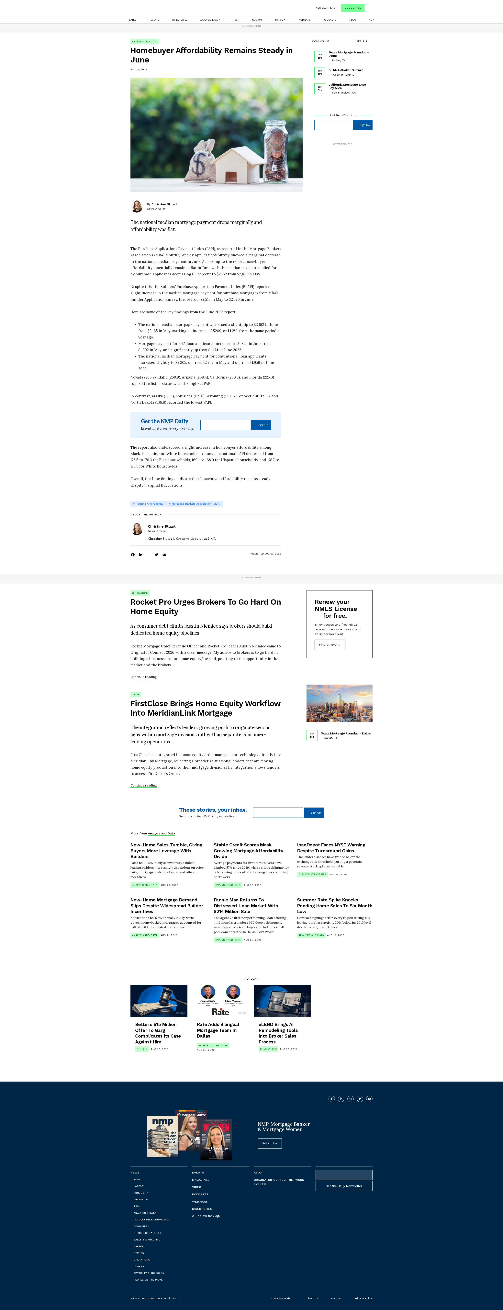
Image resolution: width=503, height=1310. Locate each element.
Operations (140, 592)
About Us (313, 1298)
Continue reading (143, 677)
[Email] (164, 554)
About (259, 1172)
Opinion (139, 1253)
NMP (371, 19)
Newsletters (325, 7)
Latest (133, 19)
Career (139, 1246)
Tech (236, 19)
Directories (179, 19)
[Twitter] (156, 554)
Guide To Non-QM (206, 1216)
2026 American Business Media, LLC (154, 1298)
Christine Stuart (164, 204)
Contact (336, 1298)
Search (369, 8)
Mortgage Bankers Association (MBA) (196, 503)
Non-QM (257, 19)
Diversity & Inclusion (149, 1273)
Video (352, 19)
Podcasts (329, 19)
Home (137, 1179)
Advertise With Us (282, 1298)
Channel (140, 1199)
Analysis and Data (144, 41)
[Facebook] (132, 554)
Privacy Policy (363, 1298)
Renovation (268, 1049)
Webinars (304, 19)
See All (362, 41)
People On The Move (213, 1045)
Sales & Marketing (147, 1239)
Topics (279, 19)
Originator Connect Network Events (279, 1181)
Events (155, 19)
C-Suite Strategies (312, 874)
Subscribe (352, 7)
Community (141, 1226)
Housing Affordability (149, 503)
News (134, 1172)
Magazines (201, 1179)
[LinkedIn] (140, 554)
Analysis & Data (210, 19)
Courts (142, 1049)
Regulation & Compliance (152, 1219)
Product (140, 1193)
